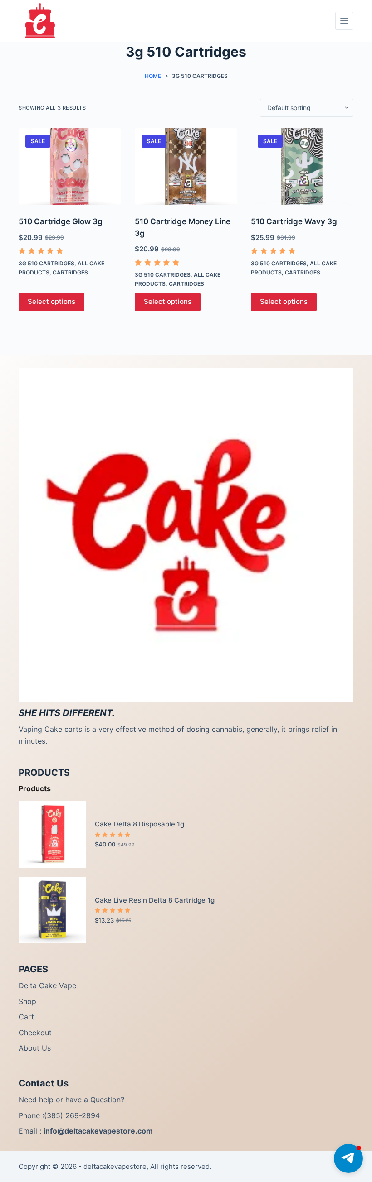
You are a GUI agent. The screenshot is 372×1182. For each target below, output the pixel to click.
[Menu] (344, 21)
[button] (348, 1158)
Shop (27, 1001)
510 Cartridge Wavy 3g (294, 221)
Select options (51, 301)
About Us (35, 1047)
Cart (26, 1016)
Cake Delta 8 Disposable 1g (139, 824)
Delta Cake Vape (47, 985)
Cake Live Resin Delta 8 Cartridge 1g (155, 900)
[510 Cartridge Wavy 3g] (302, 166)
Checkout (35, 1032)
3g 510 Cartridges (46, 263)
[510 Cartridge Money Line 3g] (186, 166)
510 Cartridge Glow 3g (61, 221)
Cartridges (70, 272)
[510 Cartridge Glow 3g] (70, 166)
